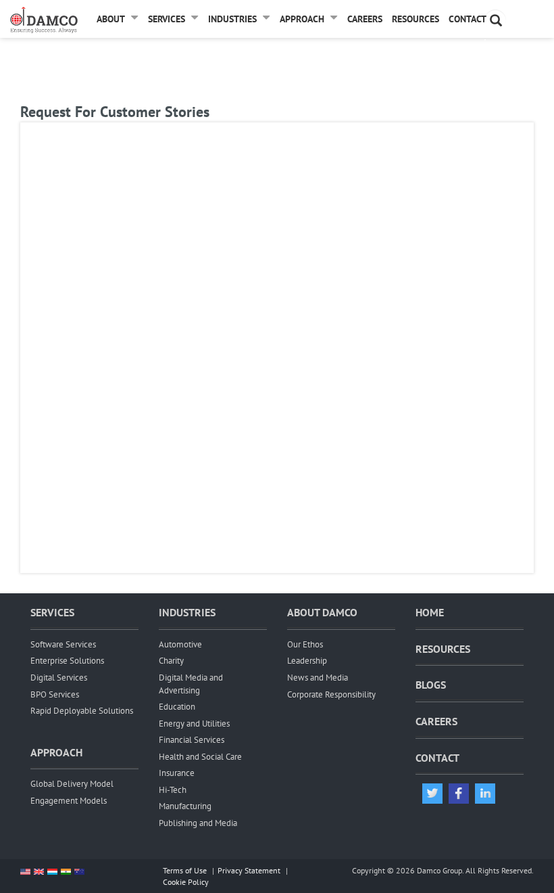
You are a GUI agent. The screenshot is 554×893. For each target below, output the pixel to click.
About (111, 19)
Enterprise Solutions (67, 660)
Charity (171, 660)
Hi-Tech (172, 790)
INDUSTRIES (187, 612)
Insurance (177, 773)
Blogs (431, 684)
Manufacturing (185, 806)
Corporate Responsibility (331, 694)
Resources (415, 19)
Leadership (307, 660)
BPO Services (54, 694)
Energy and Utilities (194, 723)
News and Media (317, 677)
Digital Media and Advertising (191, 684)
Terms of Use (185, 870)
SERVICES (52, 612)
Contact (467, 19)
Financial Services (191, 740)
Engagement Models (68, 800)
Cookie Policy (186, 882)
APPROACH (56, 752)
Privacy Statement (249, 870)
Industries (232, 19)
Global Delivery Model (72, 783)
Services (166, 19)
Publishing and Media (198, 823)
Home (430, 612)
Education (177, 706)
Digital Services (58, 677)
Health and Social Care (200, 756)
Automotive (180, 644)
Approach (302, 19)
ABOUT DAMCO (322, 612)
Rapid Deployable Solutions (81, 710)
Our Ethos (305, 644)
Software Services (63, 644)
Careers (364, 19)
